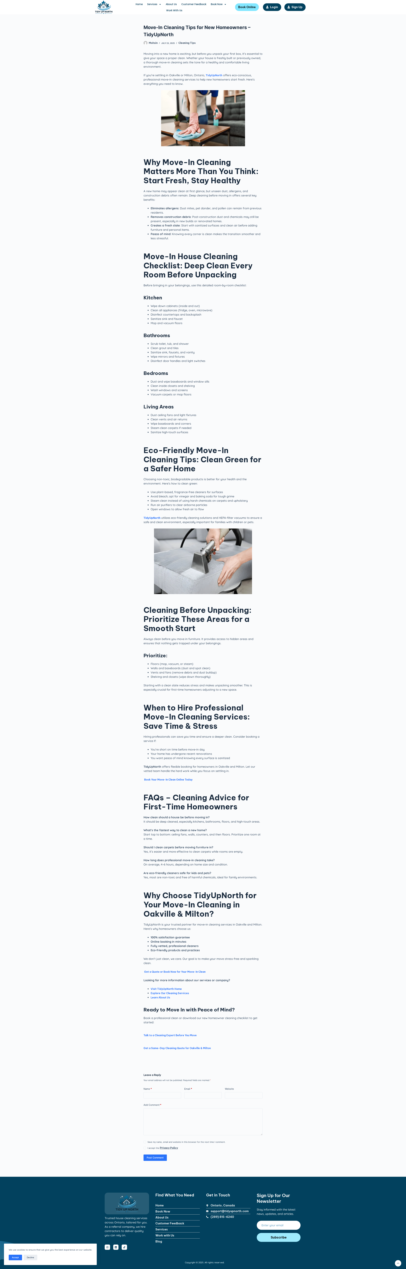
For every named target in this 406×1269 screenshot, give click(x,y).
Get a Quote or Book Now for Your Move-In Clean (175, 971)
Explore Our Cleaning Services (170, 993)
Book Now (217, 4)
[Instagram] (107, 1247)
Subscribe (279, 1237)
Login (274, 7)
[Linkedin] (116, 1247)
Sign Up (296, 7)
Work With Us (174, 10)
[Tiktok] (124, 1247)
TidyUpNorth (214, 75)
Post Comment (155, 1157)
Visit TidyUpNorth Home (166, 988)
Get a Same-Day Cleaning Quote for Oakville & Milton (177, 1048)
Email (188, 1088)
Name (148, 1088)
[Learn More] (398, 1263)
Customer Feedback (193, 4)
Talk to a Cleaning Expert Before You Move (170, 1035)
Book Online (247, 7)
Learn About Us (160, 997)
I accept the (162, 1148)
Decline (30, 1257)
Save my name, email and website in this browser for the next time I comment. (186, 1142)
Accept (15, 1257)
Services (152, 4)
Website (229, 1088)
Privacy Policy (169, 1147)
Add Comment (152, 1104)
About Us (171, 4)
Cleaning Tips (187, 42)
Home (139, 4)
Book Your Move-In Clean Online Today (168, 779)
